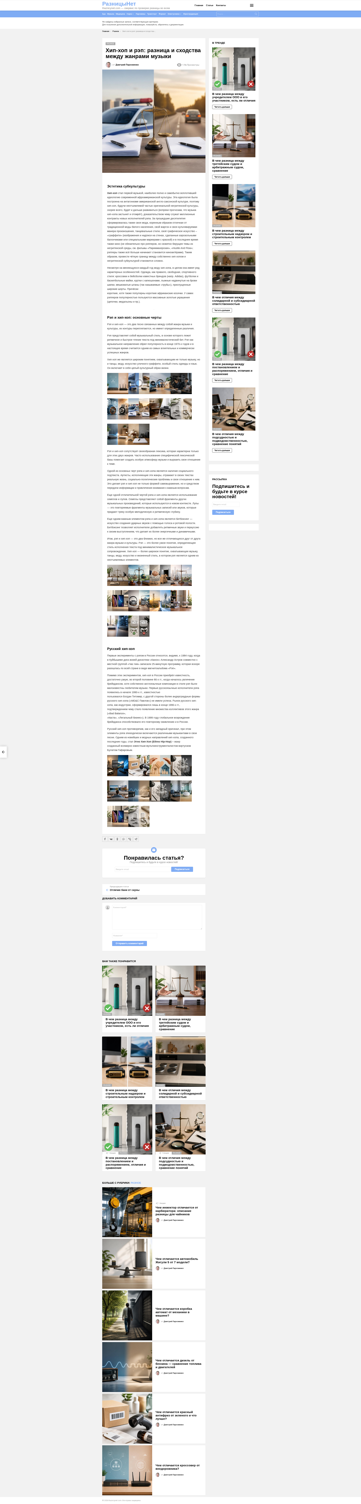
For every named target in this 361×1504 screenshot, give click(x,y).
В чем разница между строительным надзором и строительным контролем (126, 1093)
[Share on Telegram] (136, 839)
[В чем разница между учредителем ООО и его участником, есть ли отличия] (127, 991)
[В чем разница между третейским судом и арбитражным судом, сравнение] (180, 991)
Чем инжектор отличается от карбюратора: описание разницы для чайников (177, 1211)
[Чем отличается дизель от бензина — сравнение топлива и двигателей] (127, 1367)
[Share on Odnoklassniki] (117, 839)
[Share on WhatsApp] (123, 839)
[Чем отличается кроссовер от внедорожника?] (127, 1470)
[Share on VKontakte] (111, 839)
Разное (107, 1014)
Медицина (120, 14)
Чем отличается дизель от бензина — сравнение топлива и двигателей (178, 1364)
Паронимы (140, 14)
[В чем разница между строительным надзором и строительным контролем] (127, 1062)
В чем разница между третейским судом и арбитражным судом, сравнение (175, 1024)
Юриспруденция (190, 14)
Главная (199, 5)
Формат (162, 14)
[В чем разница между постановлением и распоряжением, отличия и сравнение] (127, 1129)
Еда (103, 14)
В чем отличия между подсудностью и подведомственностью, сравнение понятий (176, 1162)
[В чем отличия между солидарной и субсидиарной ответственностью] (180, 1062)
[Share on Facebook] (105, 839)
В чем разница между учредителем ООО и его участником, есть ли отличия (127, 1022)
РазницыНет (119, 4)
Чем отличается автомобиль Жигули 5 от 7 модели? (177, 1260)
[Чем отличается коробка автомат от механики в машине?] (127, 1315)
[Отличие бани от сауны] (3, 752)
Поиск (256, 14)
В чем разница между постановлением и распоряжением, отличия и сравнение (126, 1162)
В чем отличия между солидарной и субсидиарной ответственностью (180, 1093)
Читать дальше (222, 107)
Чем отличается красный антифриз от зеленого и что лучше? (176, 1415)
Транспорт (152, 14)
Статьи (209, 5)
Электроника (173, 14)
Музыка (110, 14)
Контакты (221, 5)
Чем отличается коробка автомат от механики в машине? (174, 1312)
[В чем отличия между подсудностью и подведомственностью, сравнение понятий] (180, 1129)
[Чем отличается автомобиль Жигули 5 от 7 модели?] (127, 1264)
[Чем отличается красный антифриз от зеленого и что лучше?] (127, 1419)
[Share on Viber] (129, 839)
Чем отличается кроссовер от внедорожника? (178, 1467)
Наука (129, 14)
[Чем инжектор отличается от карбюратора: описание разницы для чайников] (127, 1212)
